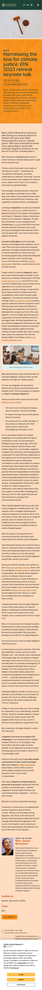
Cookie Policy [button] (22, 963)
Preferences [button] (14, 968)
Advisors (5, 900)
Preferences (21, 985)
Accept (21, 974)
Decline (21, 979)
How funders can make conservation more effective (15, 932)
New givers (13, 900)
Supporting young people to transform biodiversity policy (26, 938)
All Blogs (8, 917)
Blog (3, 910)
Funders (22, 900)
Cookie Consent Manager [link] (12, 944)
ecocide (16, 225)
